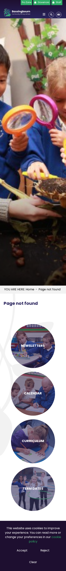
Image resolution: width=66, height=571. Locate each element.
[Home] (17, 12)
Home (30, 289)
